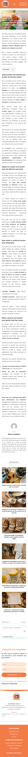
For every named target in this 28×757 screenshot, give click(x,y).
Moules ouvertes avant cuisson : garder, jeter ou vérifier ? (14, 486)
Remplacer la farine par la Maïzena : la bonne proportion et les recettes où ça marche (14, 511)
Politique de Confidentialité (9, 683)
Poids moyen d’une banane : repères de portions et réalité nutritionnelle (14, 586)
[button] (14, 4)
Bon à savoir (6, 17)
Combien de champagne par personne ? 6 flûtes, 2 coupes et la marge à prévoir (14, 562)
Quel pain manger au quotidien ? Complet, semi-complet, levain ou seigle (14, 537)
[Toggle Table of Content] (12, 69)
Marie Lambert (7, 27)
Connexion (23, 622)
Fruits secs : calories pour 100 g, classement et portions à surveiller (14, 610)
